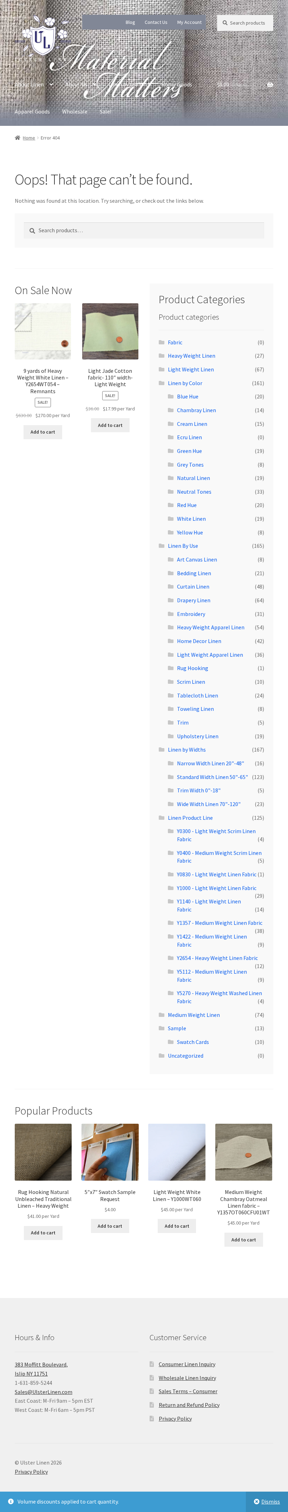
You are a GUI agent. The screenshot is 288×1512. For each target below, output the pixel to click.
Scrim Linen (191, 681)
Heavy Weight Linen (191, 355)
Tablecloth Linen (197, 695)
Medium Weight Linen (194, 1014)
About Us (76, 84)
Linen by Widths (187, 749)
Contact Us (156, 22)
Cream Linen (192, 423)
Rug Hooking (192, 667)
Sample (177, 1028)
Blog (130, 22)
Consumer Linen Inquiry (187, 1364)
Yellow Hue (190, 532)
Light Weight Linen (191, 369)
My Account (189, 22)
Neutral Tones (194, 491)
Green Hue (189, 450)
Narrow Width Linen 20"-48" (210, 763)
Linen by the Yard (129, 84)
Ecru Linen (189, 437)
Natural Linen (193, 477)
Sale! (105, 111)
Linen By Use (183, 545)
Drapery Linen (193, 600)
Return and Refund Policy (189, 1404)
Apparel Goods (32, 111)
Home (29, 138)
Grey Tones (190, 464)
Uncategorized (185, 1055)
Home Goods (176, 84)
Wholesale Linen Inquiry (187, 1377)
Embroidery (191, 613)
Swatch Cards (193, 1041)
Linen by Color (185, 383)
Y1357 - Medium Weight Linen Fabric (219, 922)
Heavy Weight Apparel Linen (210, 627)
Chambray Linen (196, 410)
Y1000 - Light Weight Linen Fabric (216, 887)
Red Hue (187, 504)
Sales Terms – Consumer (188, 1391)
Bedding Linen (194, 573)
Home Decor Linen (199, 640)
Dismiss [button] (270, 1501)
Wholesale (74, 111)
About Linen (29, 84)
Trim (183, 722)
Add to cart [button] (43, 432)
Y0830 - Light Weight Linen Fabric (216, 874)
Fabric (175, 342)
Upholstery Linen (197, 736)
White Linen (191, 518)
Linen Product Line (190, 817)
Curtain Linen (193, 586)
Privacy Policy (175, 1418)
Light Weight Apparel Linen (210, 654)
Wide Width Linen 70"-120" (209, 803)
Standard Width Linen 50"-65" (212, 776)
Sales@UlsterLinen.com (43, 1391)
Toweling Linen (195, 708)
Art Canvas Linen (197, 559)
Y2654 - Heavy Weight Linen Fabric (217, 957)
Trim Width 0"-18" (199, 790)
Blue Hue (187, 396)
